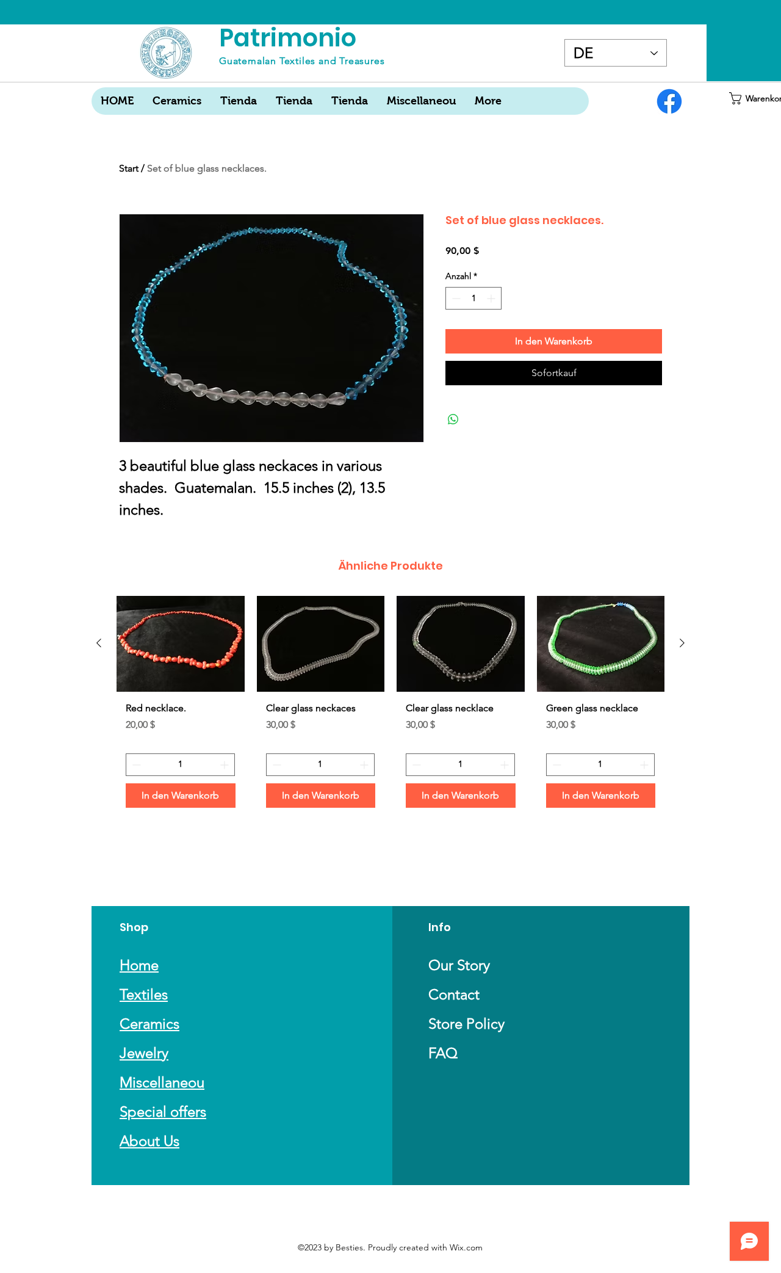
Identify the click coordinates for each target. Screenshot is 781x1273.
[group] (390, 706)
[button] (752, 98)
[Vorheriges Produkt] (99, 643)
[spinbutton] (473, 298)
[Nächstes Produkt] (682, 643)
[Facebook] (669, 101)
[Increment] (492, 298)
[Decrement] (454, 298)
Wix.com (466, 1247)
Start (129, 168)
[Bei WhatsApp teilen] (453, 419)
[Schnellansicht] (181, 644)
